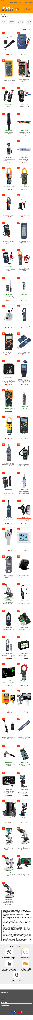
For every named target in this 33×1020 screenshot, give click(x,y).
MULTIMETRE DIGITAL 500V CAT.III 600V (24, 53)
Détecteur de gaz (4, 22)
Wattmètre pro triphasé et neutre (24, 683)
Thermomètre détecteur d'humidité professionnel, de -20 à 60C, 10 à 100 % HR (9, 520)
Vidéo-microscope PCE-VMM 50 (9, 820)
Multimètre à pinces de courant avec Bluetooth (8, 656)
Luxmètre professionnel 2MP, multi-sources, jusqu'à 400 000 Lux (24, 520)
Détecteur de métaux (20, 22)
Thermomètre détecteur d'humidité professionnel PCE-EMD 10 (8, 792)
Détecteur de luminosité (29, 22)
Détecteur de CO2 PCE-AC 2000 (8, 683)
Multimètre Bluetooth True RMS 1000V (8, 353)
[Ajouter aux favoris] (15, 34)
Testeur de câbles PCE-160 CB (8, 53)
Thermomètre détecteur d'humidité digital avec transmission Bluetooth (24, 492)
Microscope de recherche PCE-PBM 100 (24, 820)
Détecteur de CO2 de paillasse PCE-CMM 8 (24, 576)
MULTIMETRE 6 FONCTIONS (9, 80)
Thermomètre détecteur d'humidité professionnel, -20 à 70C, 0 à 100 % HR (8, 464)
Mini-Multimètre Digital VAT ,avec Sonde (24, 133)
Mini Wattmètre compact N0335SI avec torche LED (8, 215)
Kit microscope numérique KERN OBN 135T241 (8, 848)
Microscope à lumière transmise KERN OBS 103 (8, 603)
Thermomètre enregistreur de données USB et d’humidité (24, 353)
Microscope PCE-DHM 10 (24, 629)
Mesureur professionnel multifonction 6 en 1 (9, 576)
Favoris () (6, 1)
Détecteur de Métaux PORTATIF (8, 133)
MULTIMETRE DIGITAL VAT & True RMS (9, 409)
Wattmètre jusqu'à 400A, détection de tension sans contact (24, 269)
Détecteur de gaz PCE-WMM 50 (9, 711)
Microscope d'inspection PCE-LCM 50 (24, 793)
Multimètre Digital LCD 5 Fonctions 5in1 (24, 436)
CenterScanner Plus (24, 711)
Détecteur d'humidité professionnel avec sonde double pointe (8, 297)
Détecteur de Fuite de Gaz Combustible (8, 549)
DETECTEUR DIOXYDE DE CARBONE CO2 (24, 549)
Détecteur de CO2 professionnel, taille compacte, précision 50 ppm (8, 381)
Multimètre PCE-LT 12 (8, 493)
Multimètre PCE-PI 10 (24, 106)
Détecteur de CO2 (12, 22)
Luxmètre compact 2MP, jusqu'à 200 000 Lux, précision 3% (8, 160)
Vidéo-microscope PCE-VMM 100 (24, 875)
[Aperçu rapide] (15, 39)
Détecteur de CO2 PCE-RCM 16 (24, 656)
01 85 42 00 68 (28, 2)
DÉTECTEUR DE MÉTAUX (8, 326)
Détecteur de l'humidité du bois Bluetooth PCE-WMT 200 (8, 738)
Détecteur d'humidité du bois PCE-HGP (24, 738)
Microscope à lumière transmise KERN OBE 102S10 (9, 902)
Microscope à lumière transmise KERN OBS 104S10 (24, 848)
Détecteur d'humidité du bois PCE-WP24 (24, 765)
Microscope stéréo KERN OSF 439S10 (9, 875)
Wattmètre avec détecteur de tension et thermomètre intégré (24, 326)
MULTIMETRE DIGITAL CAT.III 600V (24, 80)
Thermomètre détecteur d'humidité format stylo (24, 160)
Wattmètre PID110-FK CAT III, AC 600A (9, 187)
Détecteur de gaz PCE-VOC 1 (9, 629)
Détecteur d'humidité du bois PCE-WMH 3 (9, 765)
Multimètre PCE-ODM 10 (24, 215)
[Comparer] (15, 37)
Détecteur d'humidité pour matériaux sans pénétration (24, 409)
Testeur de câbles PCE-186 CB (8, 106)
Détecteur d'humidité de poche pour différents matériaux (24, 242)
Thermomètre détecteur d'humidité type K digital (24, 465)
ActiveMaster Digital (24, 298)
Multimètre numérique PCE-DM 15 (8, 242)
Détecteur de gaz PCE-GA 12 (24, 603)
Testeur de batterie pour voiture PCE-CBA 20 (8, 270)
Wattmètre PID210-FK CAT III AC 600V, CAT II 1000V (24, 187)
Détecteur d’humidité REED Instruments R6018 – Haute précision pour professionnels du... (24, 381)
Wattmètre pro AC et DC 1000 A (8, 437)
